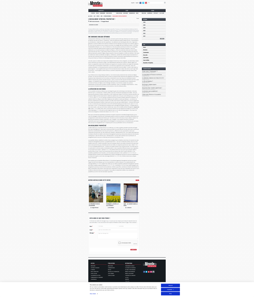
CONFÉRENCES (149, 13)
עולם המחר (127, 281)
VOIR (152, 10)
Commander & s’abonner (97, 277)
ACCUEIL (93, 263)
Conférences (94, 279)
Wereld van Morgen (130, 271)
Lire (94, 16)
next (162, 38)
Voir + (137, 180)
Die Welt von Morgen (130, 269)
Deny (170, 293)
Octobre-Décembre (107, 16)
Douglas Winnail (105, 21)
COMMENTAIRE (132, 13)
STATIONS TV (155, 13)
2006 (101, 16)
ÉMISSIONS (144, 13)
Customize (169, 289)
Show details (93, 293)
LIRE (127, 10)
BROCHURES (125, 13)
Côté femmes (111, 273)
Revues (98, 16)
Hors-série (145, 55)
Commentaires (111, 267)
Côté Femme (145, 57)
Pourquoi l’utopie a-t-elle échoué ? (112, 204)
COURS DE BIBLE (119, 13)
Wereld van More (129, 273)
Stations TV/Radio (95, 267)
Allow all (170, 285)
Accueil (90, 16)
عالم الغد (127, 277)
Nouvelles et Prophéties (148, 62)
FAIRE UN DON (109, 13)
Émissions (93, 265)
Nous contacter (94, 271)
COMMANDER (102, 13)
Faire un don (94, 273)
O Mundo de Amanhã (130, 275)
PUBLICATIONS (111, 263)
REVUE (137, 13)
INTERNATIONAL (128, 263)
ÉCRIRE (97, 13)
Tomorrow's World (129, 265)
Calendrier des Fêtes (95, 275)
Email (91, 230)
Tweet (137, 18)
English (137, 2)
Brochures (145, 50)
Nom (91, 226)
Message (92, 233)
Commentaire (146, 52)
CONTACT (101, 10)
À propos (93, 269)
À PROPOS (93, 13)
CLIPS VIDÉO (161, 13)
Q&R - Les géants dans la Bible (131, 204)
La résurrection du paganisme (94, 204)
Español (132, 2)
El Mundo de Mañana (130, 267)
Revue (144, 47)
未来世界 (127, 279)
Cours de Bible (146, 60)
